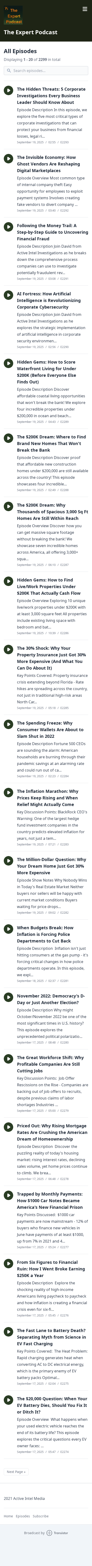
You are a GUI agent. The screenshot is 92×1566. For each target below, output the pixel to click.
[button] (8, 90)
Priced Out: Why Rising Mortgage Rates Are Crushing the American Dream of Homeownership (52, 1132)
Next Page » (16, 1471)
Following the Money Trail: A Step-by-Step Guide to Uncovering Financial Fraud (52, 232)
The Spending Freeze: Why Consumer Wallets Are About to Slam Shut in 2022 (50, 729)
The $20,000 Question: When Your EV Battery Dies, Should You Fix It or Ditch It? (52, 1405)
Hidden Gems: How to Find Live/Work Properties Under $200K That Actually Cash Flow (48, 586)
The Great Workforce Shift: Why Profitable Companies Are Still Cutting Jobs (50, 1064)
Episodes (23, 1516)
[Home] (46, 15)
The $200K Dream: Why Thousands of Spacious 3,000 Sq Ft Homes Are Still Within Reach (52, 511)
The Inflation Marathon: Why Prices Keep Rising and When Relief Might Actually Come (47, 797)
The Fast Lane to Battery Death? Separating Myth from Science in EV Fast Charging (51, 1337)
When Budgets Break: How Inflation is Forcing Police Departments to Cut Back (45, 934)
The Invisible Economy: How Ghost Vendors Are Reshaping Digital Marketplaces (48, 163)
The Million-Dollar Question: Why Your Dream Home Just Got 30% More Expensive (51, 866)
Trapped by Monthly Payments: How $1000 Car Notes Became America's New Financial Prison (50, 1200)
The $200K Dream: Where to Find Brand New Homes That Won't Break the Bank (51, 443)
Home (8, 1516)
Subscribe (41, 1516)
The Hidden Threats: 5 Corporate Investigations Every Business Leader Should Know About (51, 95)
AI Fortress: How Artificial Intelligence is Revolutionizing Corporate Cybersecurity (49, 300)
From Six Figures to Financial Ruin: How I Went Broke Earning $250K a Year (51, 1268)
